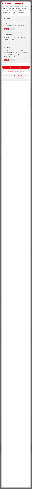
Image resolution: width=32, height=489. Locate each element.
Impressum (16, 80)
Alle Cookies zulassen (16, 67)
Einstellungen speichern (16, 71)
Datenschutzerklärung (16, 75)
